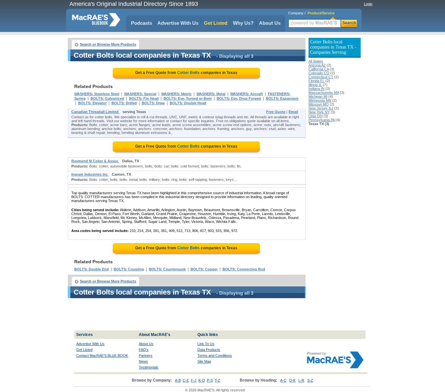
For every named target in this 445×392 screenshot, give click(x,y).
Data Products (208, 350)
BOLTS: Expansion (282, 98)
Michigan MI (318, 96)
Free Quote (275, 112)
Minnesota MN (320, 100)
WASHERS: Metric (176, 94)
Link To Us (205, 344)
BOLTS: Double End (91, 269)
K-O (201, 380)
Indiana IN (316, 89)
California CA (319, 69)
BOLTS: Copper (204, 269)
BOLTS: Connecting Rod (244, 269)
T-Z (217, 380)
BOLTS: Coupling (129, 269)
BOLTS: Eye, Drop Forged (239, 98)
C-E (186, 380)
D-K (292, 380)
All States (316, 61)
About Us (269, 23)
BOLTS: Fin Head (144, 98)
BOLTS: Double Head (188, 103)
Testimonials (148, 367)
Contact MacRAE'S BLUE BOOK (102, 355)
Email (293, 112)
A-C (283, 380)
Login (368, 4)
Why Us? (243, 23)
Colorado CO (319, 73)
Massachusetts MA (324, 92)
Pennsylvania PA (322, 120)
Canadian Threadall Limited (95, 112)
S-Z (310, 380)
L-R (301, 380)
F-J (193, 380)
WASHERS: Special (140, 94)
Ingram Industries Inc (90, 174)
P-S (210, 380)
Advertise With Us (177, 23)
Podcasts (141, 23)
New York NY (319, 112)
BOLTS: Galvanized (107, 98)
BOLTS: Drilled (124, 103)
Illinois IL (315, 85)
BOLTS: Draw (153, 103)
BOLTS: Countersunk (167, 269)
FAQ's (144, 350)
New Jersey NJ (321, 108)
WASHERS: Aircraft (246, 94)
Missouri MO (319, 104)
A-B (178, 380)
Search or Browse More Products (108, 44)
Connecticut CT (321, 77)
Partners (145, 355)
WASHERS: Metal (210, 94)
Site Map (204, 361)
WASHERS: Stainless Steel (96, 94)
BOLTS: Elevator (92, 103)
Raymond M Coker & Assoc (95, 161)
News (143, 361)
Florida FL (316, 81)
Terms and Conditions (214, 355)
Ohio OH (316, 116)
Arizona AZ (317, 65)
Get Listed (215, 23)
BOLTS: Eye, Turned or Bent (188, 98)
